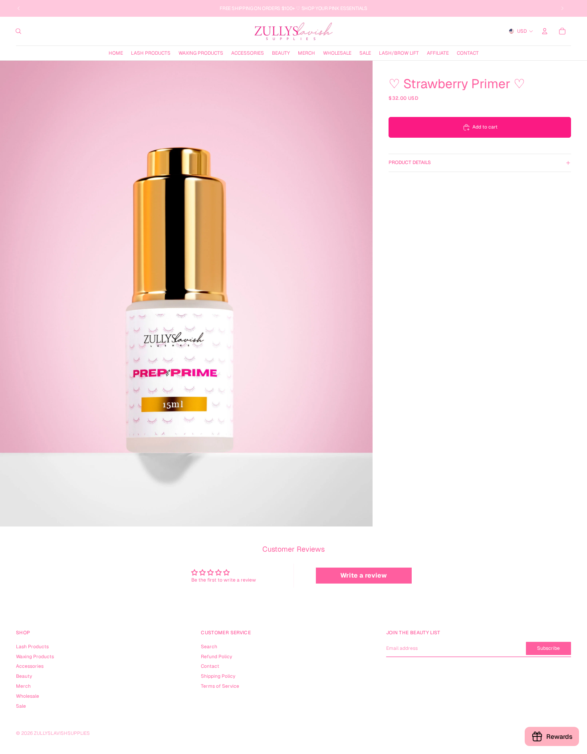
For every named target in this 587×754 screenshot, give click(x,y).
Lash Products (32, 646)
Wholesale (27, 696)
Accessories (30, 666)
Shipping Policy (218, 676)
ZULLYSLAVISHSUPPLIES (62, 733)
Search (209, 646)
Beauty (24, 676)
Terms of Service (220, 686)
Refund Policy (216, 656)
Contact (210, 666)
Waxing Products (35, 656)
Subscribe (548, 648)
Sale (21, 706)
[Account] (544, 31)
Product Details (410, 162)
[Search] (18, 31)
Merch (23, 686)
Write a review (363, 575)
